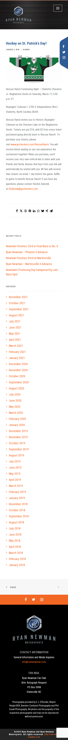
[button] (64, 47)
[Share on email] (51, 211)
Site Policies (51, 734)
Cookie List (34, 737)
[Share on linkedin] (34, 211)
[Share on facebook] (17, 211)
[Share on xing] (47, 211)
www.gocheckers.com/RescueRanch (30, 144)
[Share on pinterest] (30, 211)
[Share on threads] (25, 211)
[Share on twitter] (21, 211)
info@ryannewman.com (34, 661)
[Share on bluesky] (43, 211)
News (27, 50)
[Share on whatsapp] (38, 211)
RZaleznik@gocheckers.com (23, 188)
